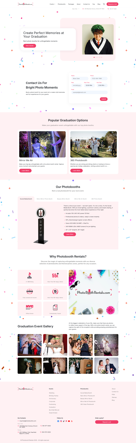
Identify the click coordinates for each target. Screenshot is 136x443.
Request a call (107, 422)
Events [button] (52, 4)
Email (72, 89)
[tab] (94, 57)
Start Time (86, 82)
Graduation (52, 407)
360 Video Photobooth (87, 404)
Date (72, 82)
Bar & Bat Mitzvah (54, 410)
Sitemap (114, 397)
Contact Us (86, 4)
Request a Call (112, 4)
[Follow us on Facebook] (58, 421)
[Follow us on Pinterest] (66, 421)
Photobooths (61, 4)
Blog (99, 4)
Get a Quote (29, 45)
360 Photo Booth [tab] (96, 199)
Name (72, 75)
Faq (94, 4)
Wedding (51, 393)
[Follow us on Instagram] (61, 421)
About (78, 4)
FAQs (113, 394)
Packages (71, 4)
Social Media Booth (86, 393)
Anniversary (52, 398)
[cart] (104, 4)
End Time (99, 82)
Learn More (25, 170)
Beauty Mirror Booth (86, 398)
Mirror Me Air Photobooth (87, 401)
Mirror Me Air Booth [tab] (80, 199)
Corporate (52, 401)
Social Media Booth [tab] (26, 199)
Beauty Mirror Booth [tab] (63, 199)
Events (51, 389)
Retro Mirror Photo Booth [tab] (44, 199)
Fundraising (52, 404)
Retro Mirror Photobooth (87, 396)
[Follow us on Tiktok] (64, 421)
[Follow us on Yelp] (72, 421)
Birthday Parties (53, 396)
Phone (92, 75)
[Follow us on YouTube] (69, 421)
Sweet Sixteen (53, 413)
